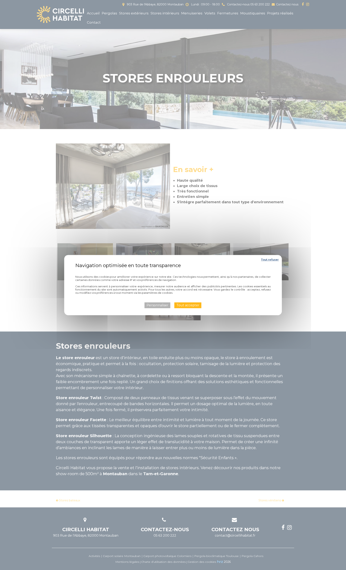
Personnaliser (157, 305)
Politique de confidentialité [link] (173, 271)
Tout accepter (187, 305)
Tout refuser (270, 259)
